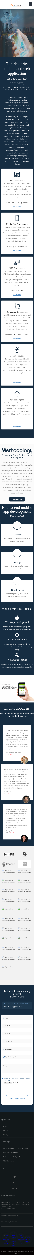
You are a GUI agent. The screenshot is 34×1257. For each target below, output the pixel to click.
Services (5, 1130)
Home (5, 1126)
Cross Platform (21, 247)
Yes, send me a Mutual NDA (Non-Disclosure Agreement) (17, 1078)
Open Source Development (10, 1152)
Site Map (5, 1135)
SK (8, 793)
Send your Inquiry (17, 1098)
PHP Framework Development (11, 1157)
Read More (17, 207)
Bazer (11, 754)
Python (25, 203)
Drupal (26, 334)
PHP (13, 203)
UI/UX (8, 203)
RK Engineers (12, 833)
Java (18, 203)
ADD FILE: (7, 1080)
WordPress (9, 334)
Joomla (18, 334)
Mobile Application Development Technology (15, 1148)
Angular (14, 290)
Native (9, 247)
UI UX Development (8, 1161)
